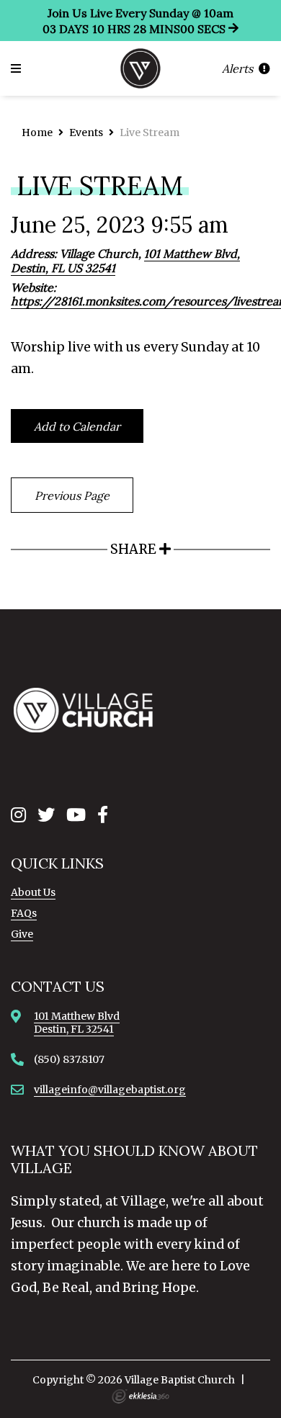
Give (22, 934)
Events (86, 132)
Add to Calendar (77, 426)
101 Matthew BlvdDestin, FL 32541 (77, 1023)
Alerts (239, 68)
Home (37, 132)
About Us (33, 892)
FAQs (24, 913)
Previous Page (72, 495)
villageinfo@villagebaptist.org (110, 1089)
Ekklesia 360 (140, 1396)
